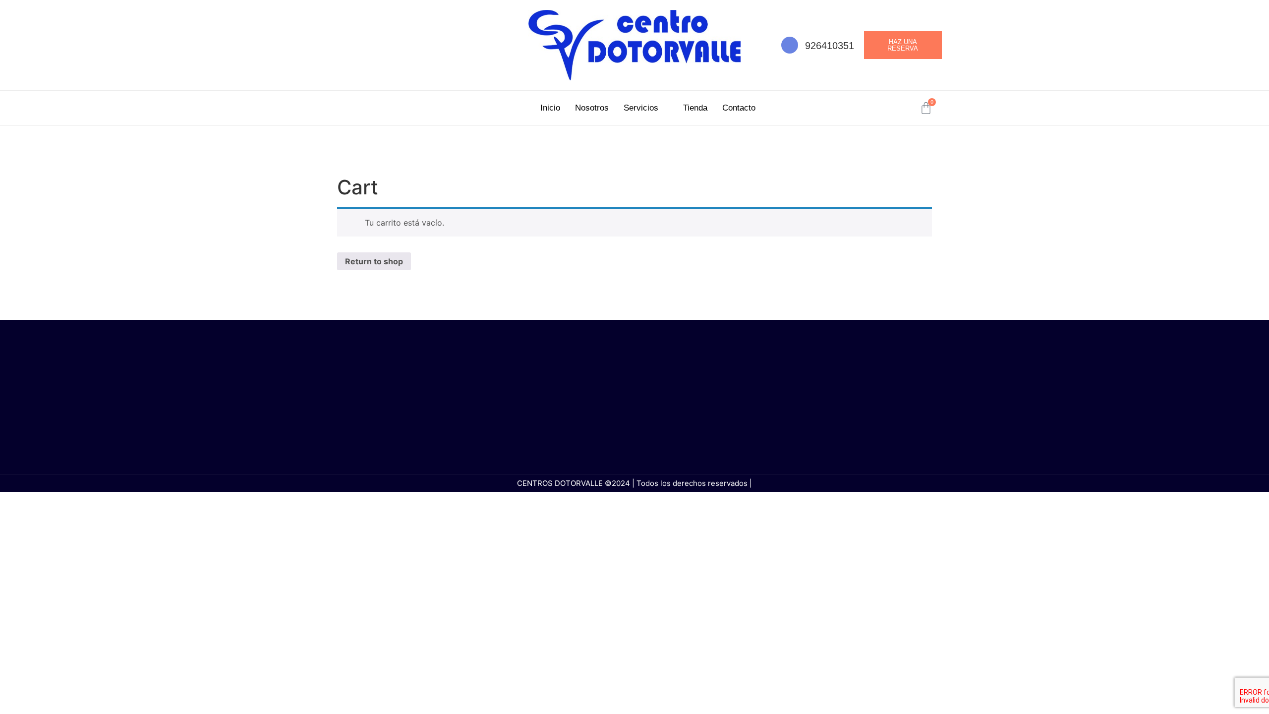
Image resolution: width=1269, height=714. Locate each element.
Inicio (550, 108)
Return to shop (374, 261)
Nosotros (592, 108)
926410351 (829, 45)
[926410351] (789, 45)
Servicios (641, 108)
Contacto (738, 108)
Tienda (695, 108)
